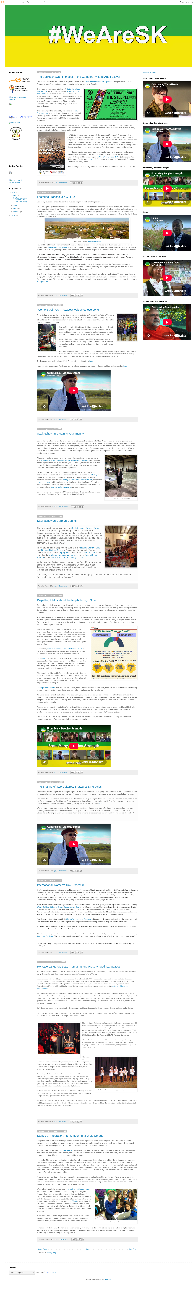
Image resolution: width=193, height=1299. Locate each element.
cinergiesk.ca (42, 282)
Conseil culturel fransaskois (58, 247)
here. (91, 361)
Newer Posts (42, 1249)
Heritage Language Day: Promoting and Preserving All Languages (78, 966)
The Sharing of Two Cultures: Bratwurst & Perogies (69, 786)
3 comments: (63, 295)
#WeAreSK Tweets (149, 72)
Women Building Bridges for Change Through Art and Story (58, 907)
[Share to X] (76, 182)
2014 (14, 215)
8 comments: (63, 586)
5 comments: (63, 772)
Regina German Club (90, 548)
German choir (89, 552)
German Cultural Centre (52, 550)
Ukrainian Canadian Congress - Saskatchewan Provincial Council (65, 460)
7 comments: (63, 952)
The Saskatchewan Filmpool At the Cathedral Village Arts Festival (78, 76)
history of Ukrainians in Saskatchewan (77, 480)
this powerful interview (47, 688)
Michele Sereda (66, 1150)
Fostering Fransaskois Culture (56, 197)
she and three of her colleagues (78, 1189)
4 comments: (63, 182)
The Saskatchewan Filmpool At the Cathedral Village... (21, 200)
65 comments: (64, 506)
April (15, 206)
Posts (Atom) (51, 1253)
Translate (53, 1273)
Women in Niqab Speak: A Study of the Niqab (64, 649)
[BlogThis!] (74, 182)
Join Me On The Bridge (45, 936)
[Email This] (71, 182)
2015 (14, 193)
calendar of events (44, 482)
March (15, 209)
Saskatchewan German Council (57, 520)
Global (74, 1201)
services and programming (61, 487)
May (15, 195)
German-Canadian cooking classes (67, 557)
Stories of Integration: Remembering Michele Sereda (70, 1135)
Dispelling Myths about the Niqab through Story (67, 600)
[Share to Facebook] (79, 182)
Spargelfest (65, 552)
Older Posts (133, 1249)
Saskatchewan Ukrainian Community (60, 433)
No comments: (64, 1239)
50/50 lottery (92, 475)
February (16, 212)
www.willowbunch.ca (94, 241)
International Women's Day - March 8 (60, 885)
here (125, 366)
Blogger (108, 1280)
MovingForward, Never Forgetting (78, 919)
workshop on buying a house (62, 555)
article (44, 659)
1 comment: (63, 419)
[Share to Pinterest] (81, 182)
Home (88, 1249)
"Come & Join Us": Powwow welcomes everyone (68, 309)
